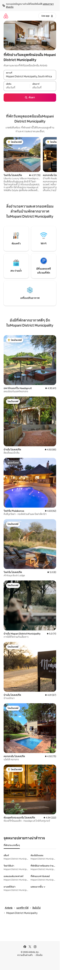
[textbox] (16, 87)
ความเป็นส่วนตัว (25, 955)
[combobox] (30, 76)
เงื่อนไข (39, 955)
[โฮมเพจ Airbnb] (6, 16)
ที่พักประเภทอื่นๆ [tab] (12, 845)
